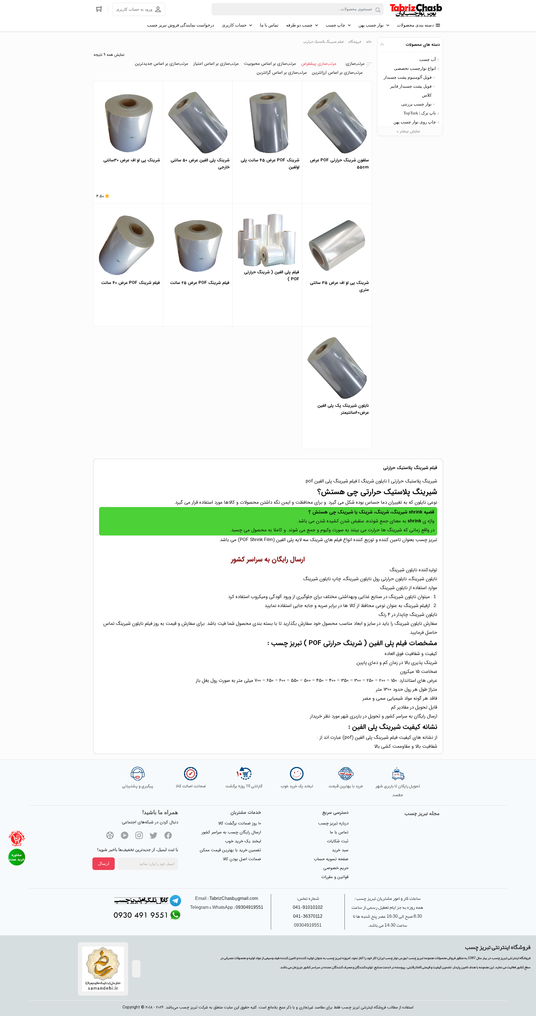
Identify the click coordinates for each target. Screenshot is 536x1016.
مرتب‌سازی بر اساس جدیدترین (161, 63)
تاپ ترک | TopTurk (419, 113)
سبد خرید (340, 850)
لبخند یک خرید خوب (243, 841)
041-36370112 (307, 916)
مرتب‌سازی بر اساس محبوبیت (270, 63)
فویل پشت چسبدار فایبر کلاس (411, 90)
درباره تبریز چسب (333, 823)
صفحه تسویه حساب (331, 859)
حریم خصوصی (335, 868)
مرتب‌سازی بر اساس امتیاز (216, 63)
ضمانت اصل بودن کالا (242, 859)
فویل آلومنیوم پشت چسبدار (408, 77)
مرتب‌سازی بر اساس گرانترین (282, 72)
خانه (369, 42)
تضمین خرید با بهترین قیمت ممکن (230, 850)
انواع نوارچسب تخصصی (415, 68)
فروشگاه (354, 42)
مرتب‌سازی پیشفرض (318, 63)
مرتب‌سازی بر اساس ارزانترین (337, 72)
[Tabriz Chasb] (416, 9)
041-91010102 (308, 907)
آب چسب (427, 59)
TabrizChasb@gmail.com (233, 898)
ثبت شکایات (337, 841)
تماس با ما (339, 832)
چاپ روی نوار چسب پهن (414, 122)
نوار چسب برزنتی (416, 104)
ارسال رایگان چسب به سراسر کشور (231, 832)
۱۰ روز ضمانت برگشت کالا (239, 823)
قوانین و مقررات (334, 877)
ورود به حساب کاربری (134, 9)
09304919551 (249, 907)
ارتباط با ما (16, 857)
